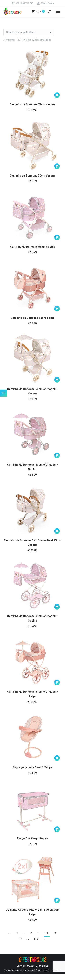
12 (46, 933)
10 (30, 933)
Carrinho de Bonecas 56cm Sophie (32, 246)
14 (20, 938)
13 (54, 933)
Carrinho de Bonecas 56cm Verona (32, 175)
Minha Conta (47, 3)
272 (36, 938)
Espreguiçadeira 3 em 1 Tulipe (32, 767)
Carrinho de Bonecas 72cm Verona (32, 104)
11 (38, 933)
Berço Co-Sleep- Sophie (32, 838)
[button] (57, 95)
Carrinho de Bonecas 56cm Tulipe (33, 318)
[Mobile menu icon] (58, 11)
